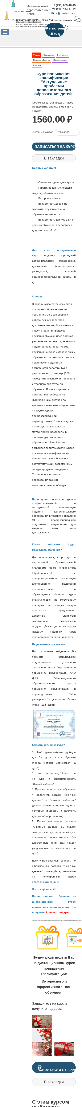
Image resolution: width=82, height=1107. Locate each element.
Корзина (42, 20)
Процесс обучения (41, 60)
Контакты (69, 20)
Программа (48, 55)
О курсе (36, 55)
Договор (37, 65)
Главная (18, 20)
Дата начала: (42, 132)
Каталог (30, 20)
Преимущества (60, 60)
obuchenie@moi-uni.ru (45, 881)
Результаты (62, 55)
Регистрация (57, 28)
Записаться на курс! (55, 146)
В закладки (54, 158)
